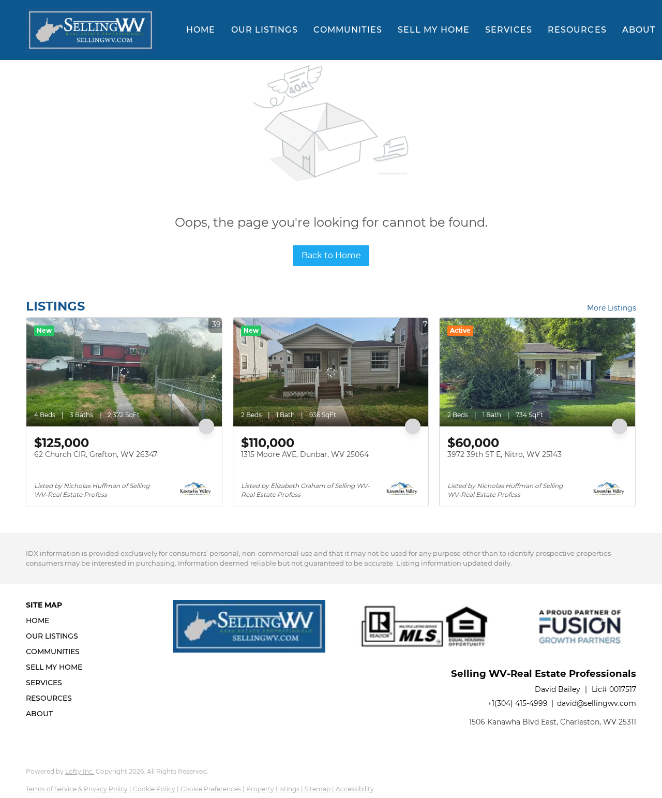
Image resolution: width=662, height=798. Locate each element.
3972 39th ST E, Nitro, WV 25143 (504, 454)
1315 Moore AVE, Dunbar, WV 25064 (305, 454)
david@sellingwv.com (596, 703)
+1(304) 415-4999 (518, 703)
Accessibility (355, 789)
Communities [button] (347, 30)
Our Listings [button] (264, 30)
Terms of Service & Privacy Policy (77, 789)
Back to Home (331, 255)
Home (200, 30)
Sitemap (317, 789)
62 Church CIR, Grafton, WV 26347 (95, 454)
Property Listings (272, 789)
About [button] (639, 30)
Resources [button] (577, 30)
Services (508, 30)
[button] (90, 30)
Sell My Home (434, 30)
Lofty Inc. (79, 771)
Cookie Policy (154, 789)
